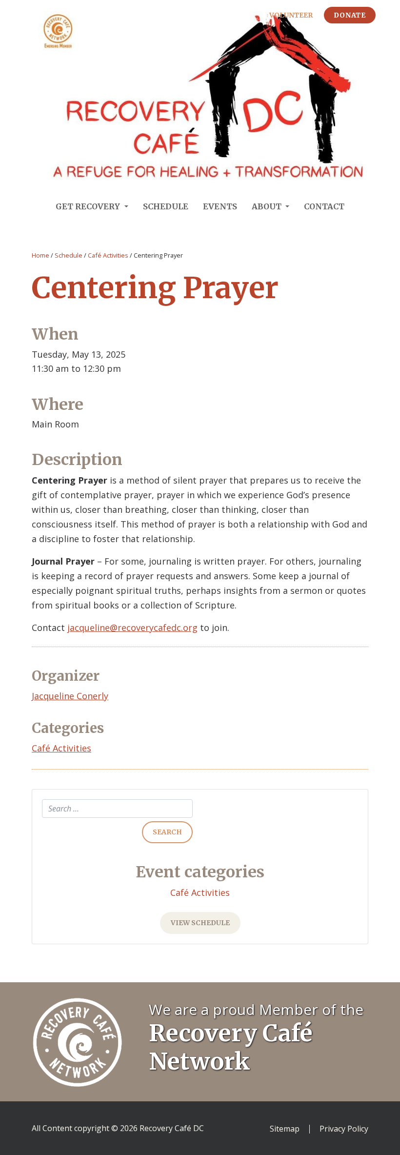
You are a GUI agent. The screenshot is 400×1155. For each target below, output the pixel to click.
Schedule (165, 206)
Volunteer (291, 15)
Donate (350, 15)
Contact (324, 206)
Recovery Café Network (231, 1047)
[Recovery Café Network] (77, 1040)
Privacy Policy (344, 1129)
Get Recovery (89, 206)
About (267, 206)
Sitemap (285, 1129)
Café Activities (108, 255)
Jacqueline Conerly (70, 696)
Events (220, 206)
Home (40, 255)
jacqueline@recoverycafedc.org (132, 627)
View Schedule (200, 922)
